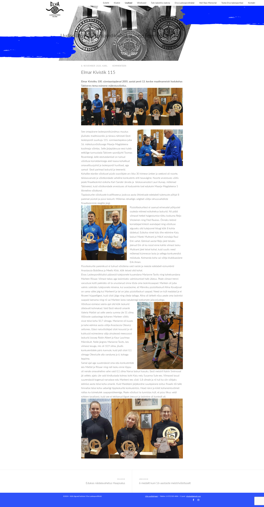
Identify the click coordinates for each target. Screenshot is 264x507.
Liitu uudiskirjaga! (151, 496)
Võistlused (141, 3)
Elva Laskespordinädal (184, 3)
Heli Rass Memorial (208, 3)
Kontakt (251, 3)
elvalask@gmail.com (193, 496)
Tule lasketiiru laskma (160, 3)
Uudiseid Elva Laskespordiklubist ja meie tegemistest (115, 35)
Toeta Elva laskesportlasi (232, 3)
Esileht (106, 3)
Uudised (128, 3)
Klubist (117, 3)
